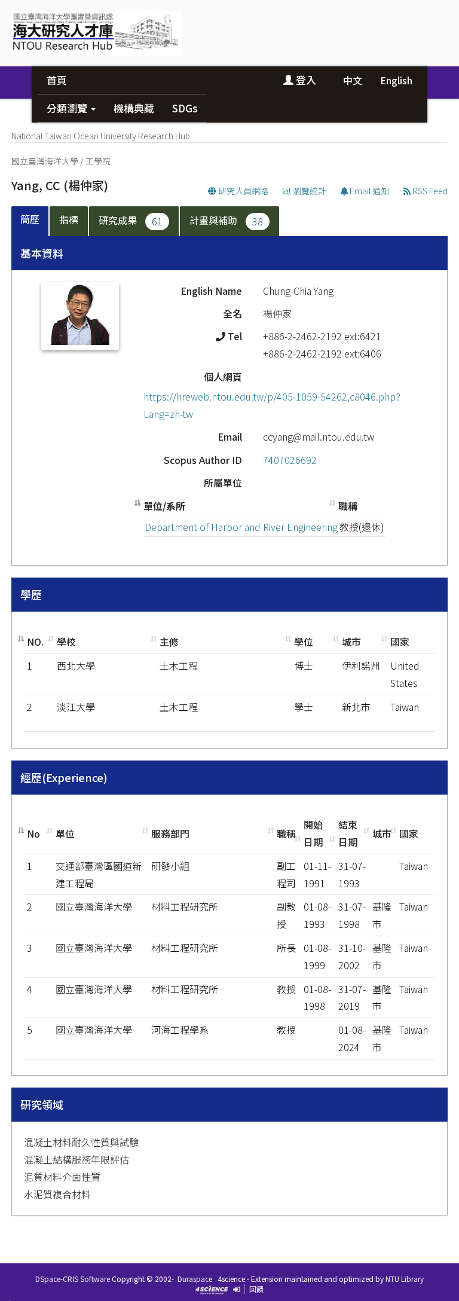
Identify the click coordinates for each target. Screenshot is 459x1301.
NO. (35, 641)
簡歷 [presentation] (29, 219)
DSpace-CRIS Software (72, 1278)
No (33, 833)
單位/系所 (164, 506)
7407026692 (290, 460)
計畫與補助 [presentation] (226, 220)
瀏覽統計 (308, 191)
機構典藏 (134, 107)
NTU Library (404, 1278)
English (396, 80)
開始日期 (313, 833)
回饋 (256, 1289)
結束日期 (347, 833)
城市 (351, 641)
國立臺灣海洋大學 (44, 161)
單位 (65, 833)
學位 (303, 641)
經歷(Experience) (64, 777)
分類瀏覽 (68, 107)
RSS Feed (429, 191)
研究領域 (41, 1104)
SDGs (185, 107)
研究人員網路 (242, 191)
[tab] (30, 221)
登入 (304, 79)
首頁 (57, 79)
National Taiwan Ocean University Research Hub (100, 136)
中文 (352, 80)
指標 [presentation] (68, 219)
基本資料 (41, 253)
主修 (169, 641)
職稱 (347, 506)
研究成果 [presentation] (131, 220)
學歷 (31, 594)
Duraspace (195, 1278)
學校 (66, 641)
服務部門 (170, 833)
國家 (399, 641)
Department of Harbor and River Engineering (241, 527)
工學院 (98, 161)
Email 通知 (368, 191)
